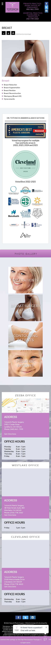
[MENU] (2, 4)
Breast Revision (10, 90)
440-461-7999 (32, 9)
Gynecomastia (9, 99)
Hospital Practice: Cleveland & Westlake (33, 15)
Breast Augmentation (12, 88)
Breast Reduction (10, 85)
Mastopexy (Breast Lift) (12, 96)
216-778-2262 (32, 19)
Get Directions (10, 434)
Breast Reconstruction (12, 93)
